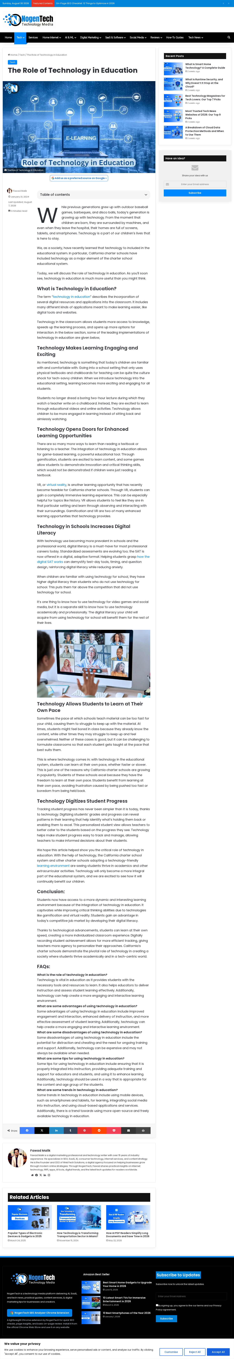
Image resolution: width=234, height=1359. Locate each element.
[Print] (143, 1130)
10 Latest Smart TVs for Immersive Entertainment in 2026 (124, 1299)
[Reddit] (99, 1130)
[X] (41, 1130)
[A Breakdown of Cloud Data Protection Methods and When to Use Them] (173, 132)
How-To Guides (175, 37)
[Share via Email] (128, 1130)
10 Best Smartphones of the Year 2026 (127, 1313)
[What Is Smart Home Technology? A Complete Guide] (173, 68)
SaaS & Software (114, 37)
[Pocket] (114, 1130)
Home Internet (50, 37)
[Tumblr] (70, 1130)
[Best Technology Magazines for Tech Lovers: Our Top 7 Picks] (173, 100)
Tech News (194, 37)
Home (8, 37)
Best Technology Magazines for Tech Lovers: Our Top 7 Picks (205, 97)
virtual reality (56, 485)
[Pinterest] (84, 1130)
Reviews (155, 37)
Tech (19, 37)
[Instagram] (49, 1175)
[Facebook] (27, 1130)
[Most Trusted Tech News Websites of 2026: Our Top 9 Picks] (173, 115)
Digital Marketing (89, 37)
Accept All (218, 1352)
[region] (117, 1349)
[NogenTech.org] (29, 19)
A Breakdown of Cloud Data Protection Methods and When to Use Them (204, 131)
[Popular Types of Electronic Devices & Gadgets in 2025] (30, 1217)
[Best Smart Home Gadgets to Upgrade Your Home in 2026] (91, 1287)
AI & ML (69, 37)
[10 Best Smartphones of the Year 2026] (91, 1317)
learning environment (53, 866)
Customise (171, 1352)
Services (33, 37)
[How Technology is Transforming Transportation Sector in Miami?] (79, 1217)
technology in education (71, 297)
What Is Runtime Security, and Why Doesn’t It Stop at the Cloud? (204, 83)
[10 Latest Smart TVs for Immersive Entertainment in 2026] (91, 1302)
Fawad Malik (20, 191)
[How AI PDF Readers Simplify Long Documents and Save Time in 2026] (128, 1217)
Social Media (137, 37)
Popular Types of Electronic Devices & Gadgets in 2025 (25, 1234)
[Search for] (228, 37)
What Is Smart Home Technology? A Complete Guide (205, 65)
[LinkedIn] (56, 1130)
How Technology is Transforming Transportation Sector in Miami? (77, 1234)
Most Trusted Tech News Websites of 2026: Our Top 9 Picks (203, 114)
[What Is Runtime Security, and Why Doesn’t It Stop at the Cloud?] (173, 84)
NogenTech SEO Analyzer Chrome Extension (42, 1313)
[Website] (32, 1175)
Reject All (195, 1352)
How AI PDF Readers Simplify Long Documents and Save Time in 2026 (127, 1234)
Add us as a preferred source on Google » (81, 178)
